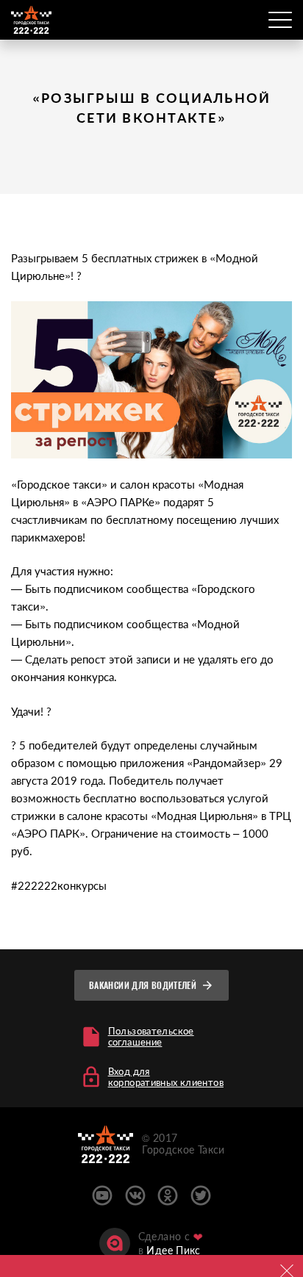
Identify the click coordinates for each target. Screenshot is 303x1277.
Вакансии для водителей (142, 985)
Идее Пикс (173, 1250)
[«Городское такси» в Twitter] (200, 1195)
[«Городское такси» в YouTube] (102, 1195)
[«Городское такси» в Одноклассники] (167, 1195)
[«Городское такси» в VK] (135, 1195)
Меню (280, 20)
